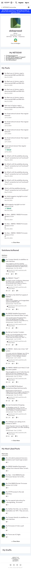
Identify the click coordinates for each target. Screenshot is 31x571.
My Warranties (10, 60)
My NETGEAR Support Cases (15, 57)
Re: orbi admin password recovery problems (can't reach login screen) (16, 459)
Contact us (15, 558)
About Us (15, 557)
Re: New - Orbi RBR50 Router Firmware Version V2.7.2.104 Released (15, 476)
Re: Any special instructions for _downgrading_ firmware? (15, 501)
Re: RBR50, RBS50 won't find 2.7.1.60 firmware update (17, 368)
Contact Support (11, 55)
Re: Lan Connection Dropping (15, 405)
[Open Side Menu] (2, 2)
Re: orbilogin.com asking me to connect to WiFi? (15, 422)
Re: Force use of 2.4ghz (13, 534)
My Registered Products (13, 58)
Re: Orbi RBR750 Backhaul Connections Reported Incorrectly (16, 387)
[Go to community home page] (7, 2)
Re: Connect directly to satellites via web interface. (17, 260)
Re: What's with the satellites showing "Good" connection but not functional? (16, 157)
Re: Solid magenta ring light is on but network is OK (16, 197)
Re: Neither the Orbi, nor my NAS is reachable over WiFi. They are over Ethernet (17, 510)
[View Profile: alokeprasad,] (3, 260)
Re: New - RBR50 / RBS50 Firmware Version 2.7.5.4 (16, 215)
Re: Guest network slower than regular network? (17, 114)
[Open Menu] (28, 7)
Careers (15, 560)
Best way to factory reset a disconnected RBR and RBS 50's (14, 106)
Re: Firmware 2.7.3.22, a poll (15, 526)
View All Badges (15, 43)
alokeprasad (9, 268)
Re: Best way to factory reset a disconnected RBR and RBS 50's (14, 74)
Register (21, 2)
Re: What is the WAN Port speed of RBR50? (17, 296)
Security (15, 561)
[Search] (16, 3)
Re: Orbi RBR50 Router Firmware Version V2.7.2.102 (16, 484)
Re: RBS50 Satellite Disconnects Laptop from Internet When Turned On (17, 314)
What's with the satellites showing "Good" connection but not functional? (16, 189)
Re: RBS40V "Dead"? (12, 278)
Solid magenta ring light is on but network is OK (15, 205)
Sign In (27, 2)
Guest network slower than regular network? (15, 147)
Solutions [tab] (4, 255)
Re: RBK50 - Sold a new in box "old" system (17, 350)
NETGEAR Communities (9, 7)
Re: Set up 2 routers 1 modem (15, 332)
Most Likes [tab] (5, 454)
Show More (16, 242)
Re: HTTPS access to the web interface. (15, 493)
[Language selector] (12, 2)
